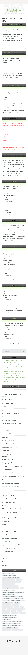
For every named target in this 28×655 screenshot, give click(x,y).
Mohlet (22, 606)
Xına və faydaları (6, 604)
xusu (4, 611)
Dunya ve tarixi (16, 373)
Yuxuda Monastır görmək (8, 584)
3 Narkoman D (15, 604)
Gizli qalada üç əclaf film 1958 (9, 615)
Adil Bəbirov (22, 613)
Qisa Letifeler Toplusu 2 (8, 492)
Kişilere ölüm (5, 558)
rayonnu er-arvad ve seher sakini (11, 545)
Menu (25, 2)
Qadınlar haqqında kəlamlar (9, 538)
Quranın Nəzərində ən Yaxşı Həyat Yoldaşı (12, 621)
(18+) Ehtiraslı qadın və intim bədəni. (12, 423)
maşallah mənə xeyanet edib (18, 609)
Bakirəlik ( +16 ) (6, 541)
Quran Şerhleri (6, 417)
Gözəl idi (14, 611)
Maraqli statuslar (16, 377)
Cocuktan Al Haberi (15, 600)
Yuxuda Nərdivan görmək (9, 420)
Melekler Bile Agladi (17, 629)
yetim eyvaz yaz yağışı (7, 598)
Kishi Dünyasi (18, 380)
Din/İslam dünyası (15, 369)
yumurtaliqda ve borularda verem (10, 588)
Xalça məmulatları (14, 285)
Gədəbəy (14, 181)
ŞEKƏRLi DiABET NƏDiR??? (9, 459)
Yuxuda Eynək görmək (8, 444)
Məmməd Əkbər (6, 613)
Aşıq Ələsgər (5, 562)
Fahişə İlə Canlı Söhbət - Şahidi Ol (11, 473)
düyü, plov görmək (7, 463)
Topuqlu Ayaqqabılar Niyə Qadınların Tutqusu (13, 592)
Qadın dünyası (16, 367)
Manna (14, 155)
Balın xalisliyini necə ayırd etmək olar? (14, 53)
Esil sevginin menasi (7, 551)
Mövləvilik (19, 579)
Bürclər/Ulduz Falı (8, 375)
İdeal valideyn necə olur (8, 594)
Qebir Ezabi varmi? (7, 469)
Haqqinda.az (14, 10)
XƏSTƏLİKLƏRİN (6, 625)
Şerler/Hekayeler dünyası (10, 362)
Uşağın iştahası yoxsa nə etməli (10, 627)
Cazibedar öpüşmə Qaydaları (9, 518)
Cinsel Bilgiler (7, 377)
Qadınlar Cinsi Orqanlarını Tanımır (11, 483)
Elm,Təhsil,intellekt (9, 380)
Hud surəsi (5, 565)
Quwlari (16, 606)
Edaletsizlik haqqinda (8, 602)
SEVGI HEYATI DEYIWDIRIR (8, 606)
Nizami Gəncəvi (6, 528)
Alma (3, 480)
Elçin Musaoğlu (14, 118)
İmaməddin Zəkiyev (14, 85)
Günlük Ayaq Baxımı (18, 598)
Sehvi (8, 573)
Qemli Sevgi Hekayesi (8, 433)
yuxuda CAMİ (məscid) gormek (10, 447)
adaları (22, 588)
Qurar (4, 609)
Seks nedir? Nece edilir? (8, 440)
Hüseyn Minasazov (7, 629)
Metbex (23, 367)
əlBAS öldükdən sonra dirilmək (10, 586)
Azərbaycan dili (6, 524)
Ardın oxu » (9, 47)
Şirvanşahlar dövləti (7, 410)
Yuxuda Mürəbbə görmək (8, 502)
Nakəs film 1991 (6, 590)
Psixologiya (7, 360)
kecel (8, 609)
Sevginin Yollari (6, 619)
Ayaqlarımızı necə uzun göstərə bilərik (12, 581)
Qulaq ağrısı (5, 437)
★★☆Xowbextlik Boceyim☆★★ (10, 406)
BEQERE (4, 505)
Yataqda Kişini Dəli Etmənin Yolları (11, 413)
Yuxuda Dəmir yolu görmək (9, 531)
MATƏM (13, 573)
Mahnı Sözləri (7, 382)
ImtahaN (19, 611)
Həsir (14, 246)
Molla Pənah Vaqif (7, 400)
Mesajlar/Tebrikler (19, 371)
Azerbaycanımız (8, 367)
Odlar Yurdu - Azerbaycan (9, 495)
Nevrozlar (4, 555)
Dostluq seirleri (6, 450)
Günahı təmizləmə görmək (9, 579)
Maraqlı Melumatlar (9, 371)
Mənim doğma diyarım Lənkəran (14, 24)
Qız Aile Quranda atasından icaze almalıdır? (13, 476)
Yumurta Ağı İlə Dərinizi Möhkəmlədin (11, 623)
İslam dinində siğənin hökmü (9, 575)
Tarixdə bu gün (7, 373)
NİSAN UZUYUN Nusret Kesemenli (10, 596)
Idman (23, 377)
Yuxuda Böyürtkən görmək (9, 535)
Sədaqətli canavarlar (16, 625)
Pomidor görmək (6, 521)
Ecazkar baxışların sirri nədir (9, 617)
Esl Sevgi (21, 596)
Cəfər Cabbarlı (6, 391)
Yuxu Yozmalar (18, 375)
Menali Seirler (6, 430)
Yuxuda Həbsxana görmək (9, 499)
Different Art (15, 382)
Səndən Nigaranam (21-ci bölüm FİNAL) (12, 466)
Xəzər (8, 611)
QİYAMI (13, 590)
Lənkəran (14, 220)
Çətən (14, 318)
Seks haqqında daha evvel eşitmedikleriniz (13, 509)
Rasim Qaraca (14, 613)
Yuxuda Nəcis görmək (8, 403)
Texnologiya (7, 369)
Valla (23, 600)
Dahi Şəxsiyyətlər (20, 364)
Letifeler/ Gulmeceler (9, 364)
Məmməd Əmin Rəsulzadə (9, 548)
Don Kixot (17, 602)
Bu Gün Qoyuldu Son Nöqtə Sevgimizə (11, 577)
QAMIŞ (4, 573)
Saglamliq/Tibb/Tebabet (16, 360)
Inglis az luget (6, 600)
